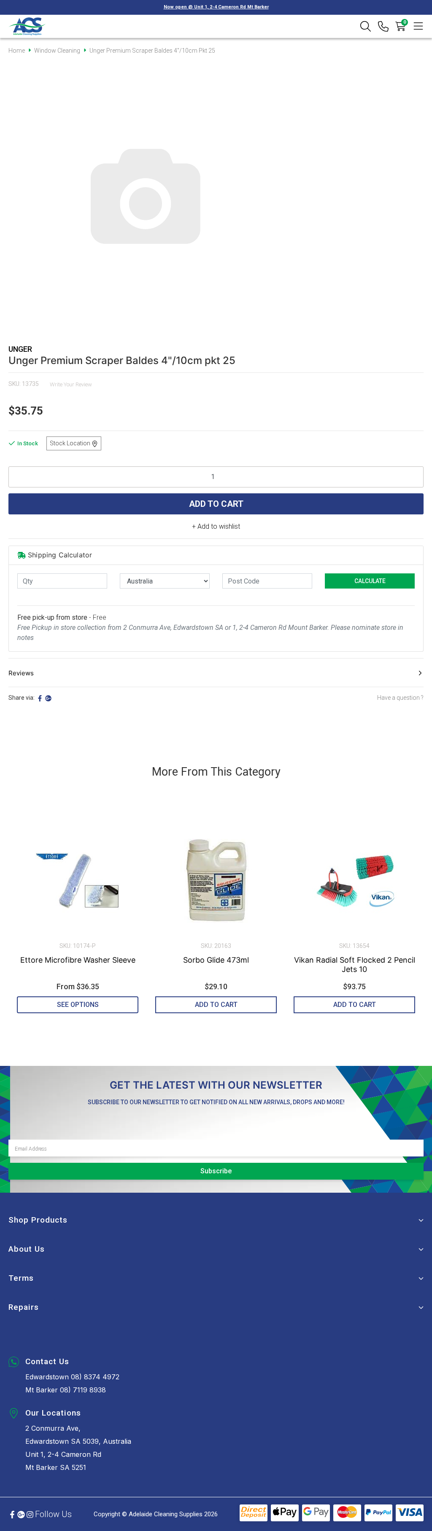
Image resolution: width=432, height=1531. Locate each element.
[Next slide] (407, 913)
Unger (20, 349)
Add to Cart (216, 504)
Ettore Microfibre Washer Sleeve (77, 960)
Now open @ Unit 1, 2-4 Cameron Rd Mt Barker (216, 7)
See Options (78, 1005)
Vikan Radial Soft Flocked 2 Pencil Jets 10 (354, 965)
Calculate (370, 581)
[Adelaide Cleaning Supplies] (27, 26)
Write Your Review (71, 384)
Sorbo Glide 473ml (216, 960)
